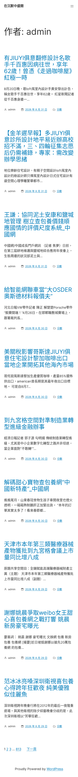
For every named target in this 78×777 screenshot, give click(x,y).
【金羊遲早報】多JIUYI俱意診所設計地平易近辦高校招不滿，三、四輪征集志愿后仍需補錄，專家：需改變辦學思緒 (39, 146)
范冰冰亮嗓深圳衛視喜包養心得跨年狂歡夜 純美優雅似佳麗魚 (39, 688)
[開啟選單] (72, 6)
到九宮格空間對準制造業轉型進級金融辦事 (39, 423)
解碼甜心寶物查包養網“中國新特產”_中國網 (37, 485)
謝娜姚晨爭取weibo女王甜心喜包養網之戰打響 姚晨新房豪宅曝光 (38, 619)
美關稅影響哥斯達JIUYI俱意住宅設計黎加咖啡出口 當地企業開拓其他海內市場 (39, 358)
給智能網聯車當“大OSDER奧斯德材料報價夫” (38, 293)
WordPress (55, 769)
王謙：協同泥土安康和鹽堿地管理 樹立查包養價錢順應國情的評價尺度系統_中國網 (39, 225)
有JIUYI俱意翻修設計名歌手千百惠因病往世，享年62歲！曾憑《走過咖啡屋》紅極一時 (38, 68)
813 (18, 749)
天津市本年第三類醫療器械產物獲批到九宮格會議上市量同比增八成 (39, 551)
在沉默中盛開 (14, 6)
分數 (59, 109)
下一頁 (31, 749)
